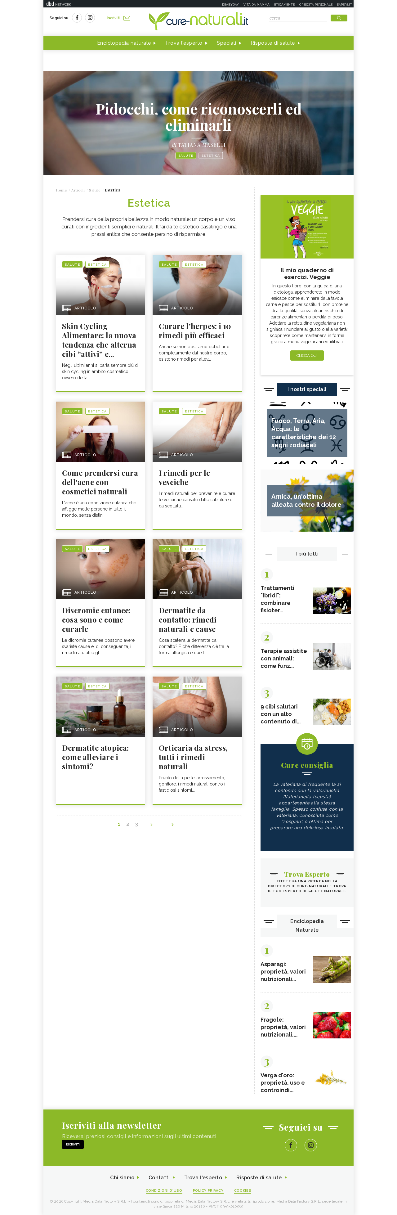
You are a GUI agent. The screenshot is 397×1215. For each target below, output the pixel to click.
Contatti (159, 1178)
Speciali (226, 43)
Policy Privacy (208, 1191)
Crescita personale (315, 4)
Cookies (243, 1191)
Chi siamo (122, 1178)
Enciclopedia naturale (124, 43)
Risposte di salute (273, 43)
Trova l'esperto (184, 43)
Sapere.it (344, 4)
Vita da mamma (256, 4)
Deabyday (230, 4)
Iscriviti (113, 18)
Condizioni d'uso (164, 1191)
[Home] (198, 21)
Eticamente (284, 4)
